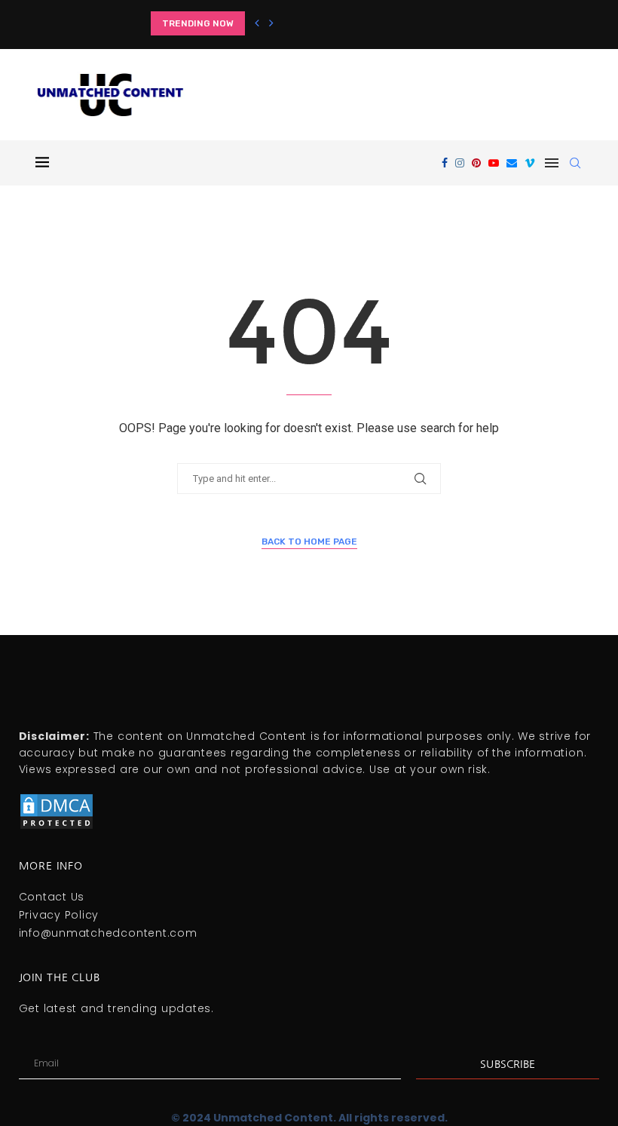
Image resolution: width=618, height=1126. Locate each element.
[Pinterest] (476, 163)
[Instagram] (459, 163)
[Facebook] (445, 163)
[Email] (511, 163)
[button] (257, 23)
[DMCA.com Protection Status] (56, 799)
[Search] (575, 163)
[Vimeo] (530, 163)
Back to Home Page (309, 541)
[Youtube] (493, 163)
